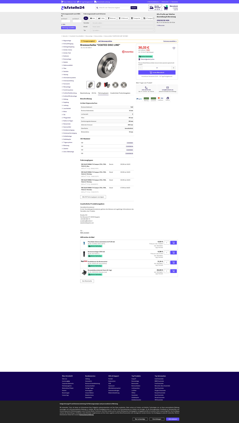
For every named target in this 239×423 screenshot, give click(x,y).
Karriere (64, 390)
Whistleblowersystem (114, 388)
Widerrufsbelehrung (113, 393)
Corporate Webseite (68, 383)
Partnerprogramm (67, 386)
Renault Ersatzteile (160, 393)
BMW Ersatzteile (159, 381)
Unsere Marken (89, 393)
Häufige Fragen (89, 388)
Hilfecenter (161, 25)
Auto (93, 18)
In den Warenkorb (158, 72)
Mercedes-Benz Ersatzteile (162, 386)
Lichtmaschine (136, 388)
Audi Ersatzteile (159, 379)
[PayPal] (139, 99)
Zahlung (87, 379)
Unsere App (65, 395)
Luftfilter (134, 390)
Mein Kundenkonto (153, 2)
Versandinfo (88, 381)
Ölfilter (133, 393)
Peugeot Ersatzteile (160, 390)
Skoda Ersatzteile (159, 397)
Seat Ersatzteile (159, 395)
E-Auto (102, 18)
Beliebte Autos (89, 395)
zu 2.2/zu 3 (75, 18)
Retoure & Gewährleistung (92, 383)
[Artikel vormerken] (174, 48)
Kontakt (110, 379)
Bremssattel (135, 383)
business (66, 381)
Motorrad (112, 18)
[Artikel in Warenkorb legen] (173, 243)
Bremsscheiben (136, 386)
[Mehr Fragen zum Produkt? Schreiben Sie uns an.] (167, 89)
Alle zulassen (173, 419)
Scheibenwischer (136, 400)
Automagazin (89, 390)
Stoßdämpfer (135, 397)
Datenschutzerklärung (86, 414)
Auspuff (134, 379)
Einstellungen (157, 419)
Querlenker (135, 395)
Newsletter (175, 2)
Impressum (111, 386)
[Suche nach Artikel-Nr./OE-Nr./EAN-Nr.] (134, 7)
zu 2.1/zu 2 (64, 18)
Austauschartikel (90, 386)
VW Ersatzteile (159, 400)
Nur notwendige (140, 419)
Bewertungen (65, 393)
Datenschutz (111, 381)
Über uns (64, 379)
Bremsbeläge (135, 381)
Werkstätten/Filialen (67, 388)
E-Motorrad (124, 18)
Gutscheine (88, 397)
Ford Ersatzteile (159, 383)
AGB (109, 383)
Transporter (136, 18)
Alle (86, 18)
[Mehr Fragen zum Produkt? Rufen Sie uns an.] (146, 89)
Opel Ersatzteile (159, 388)
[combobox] (114, 7)
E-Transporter (150, 18)
